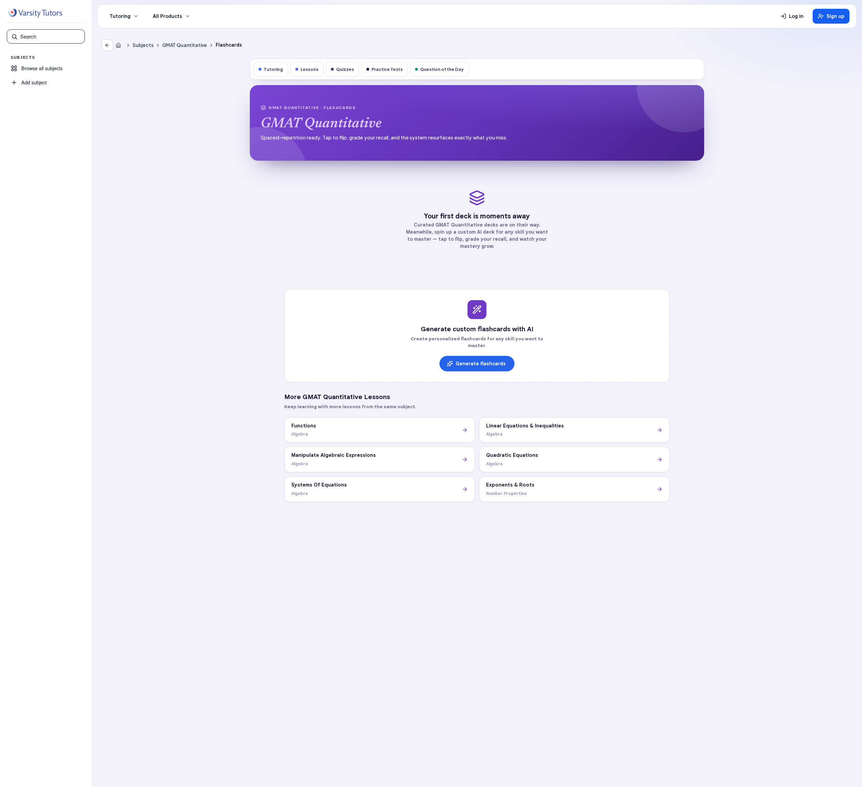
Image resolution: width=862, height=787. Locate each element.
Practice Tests (387, 69)
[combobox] (50, 36)
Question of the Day (442, 69)
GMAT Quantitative (184, 45)
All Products (167, 16)
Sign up (835, 16)
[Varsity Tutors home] (35, 13)
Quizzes (345, 69)
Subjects (143, 45)
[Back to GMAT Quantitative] (107, 45)
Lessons (309, 69)
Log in (796, 16)
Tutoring (120, 16)
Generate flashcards (481, 364)
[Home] (120, 45)
